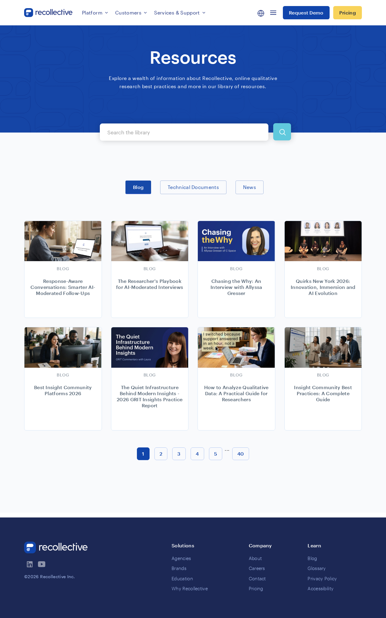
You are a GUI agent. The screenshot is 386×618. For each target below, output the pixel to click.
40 (240, 453)
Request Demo (306, 12)
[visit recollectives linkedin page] (30, 564)
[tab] (138, 187)
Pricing (347, 12)
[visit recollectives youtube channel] (42, 564)
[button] (95, 12)
